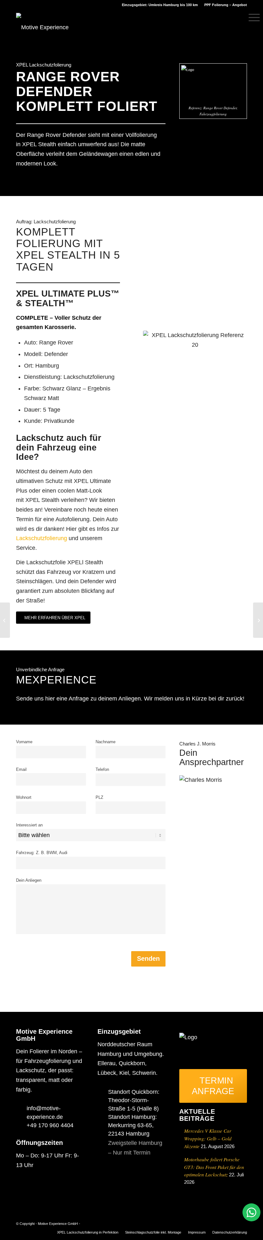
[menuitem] (224, 4)
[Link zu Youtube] (242, 1222)
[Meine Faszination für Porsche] (5, 620)
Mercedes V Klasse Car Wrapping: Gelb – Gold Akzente (208, 1138)
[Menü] (251, 17)
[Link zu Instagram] (223, 1222)
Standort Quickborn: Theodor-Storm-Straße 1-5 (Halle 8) (133, 1100)
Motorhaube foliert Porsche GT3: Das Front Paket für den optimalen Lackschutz (214, 1167)
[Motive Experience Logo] (50, 24)
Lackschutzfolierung (41, 538)
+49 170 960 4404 (50, 1125)
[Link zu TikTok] (232, 1222)
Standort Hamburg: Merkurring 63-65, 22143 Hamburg (132, 1125)
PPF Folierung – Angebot (225, 5)
